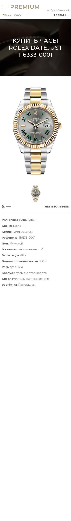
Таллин (60, 15)
